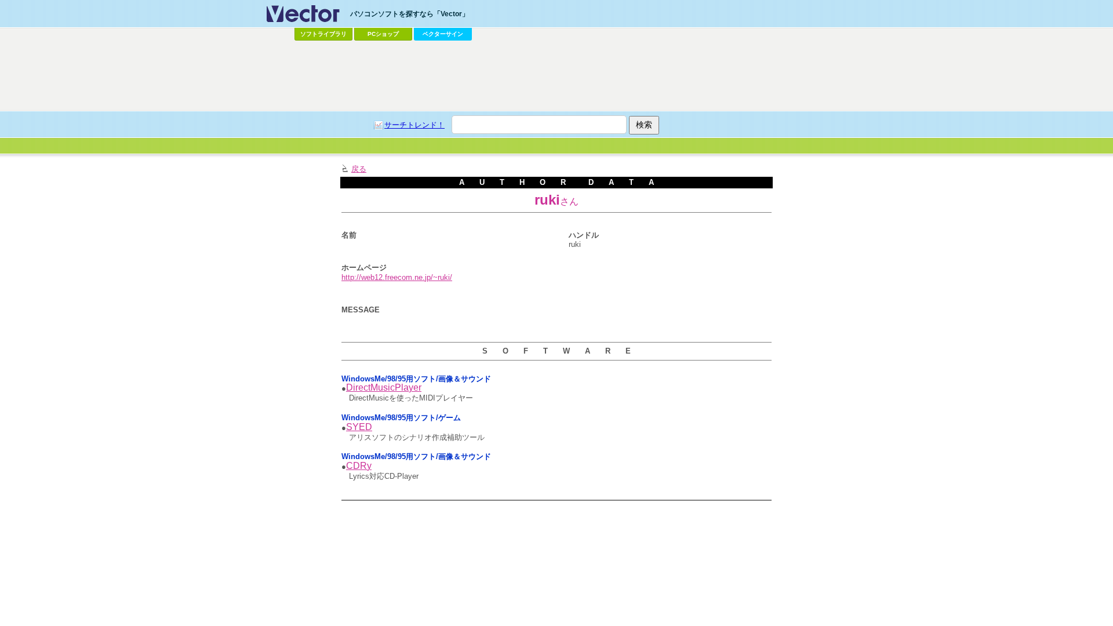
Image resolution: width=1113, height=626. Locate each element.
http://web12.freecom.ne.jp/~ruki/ (396, 277)
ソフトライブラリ (323, 34)
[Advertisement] (556, 76)
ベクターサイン (443, 34)
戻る (358, 169)
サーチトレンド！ (414, 125)
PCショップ (383, 34)
